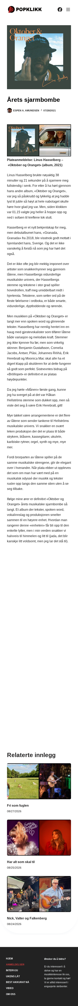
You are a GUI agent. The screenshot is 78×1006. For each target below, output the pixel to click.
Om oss (10, 994)
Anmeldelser (15, 964)
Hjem (9, 958)
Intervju (12, 970)
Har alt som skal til (21, 862)
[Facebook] (60, 9)
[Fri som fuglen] (39, 781)
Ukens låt (13, 976)
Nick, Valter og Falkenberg (27, 918)
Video (9, 988)
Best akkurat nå (17, 982)
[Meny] (68, 9)
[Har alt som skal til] (39, 838)
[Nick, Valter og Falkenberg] (39, 894)
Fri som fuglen (18, 805)
